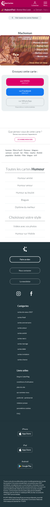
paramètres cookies (24, 408)
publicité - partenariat (25, 398)
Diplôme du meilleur (25, 207)
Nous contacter (25, 271)
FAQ (18, 414)
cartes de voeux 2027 (25, 312)
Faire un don (25, 259)
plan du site (21, 387)
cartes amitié (22, 333)
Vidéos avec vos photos (25, 226)
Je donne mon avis (25, 139)
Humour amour (25, 185)
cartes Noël (21, 317)
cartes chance (22, 360)
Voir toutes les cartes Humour (26, 18)
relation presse (22, 403)
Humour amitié (25, 178)
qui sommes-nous (23, 392)
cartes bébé (21, 349)
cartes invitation (23, 354)
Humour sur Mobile (25, 233)
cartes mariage (22, 344)
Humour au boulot (25, 192)
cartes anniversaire (24, 323)
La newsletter (25, 281)
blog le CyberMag (23, 377)
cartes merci (21, 338)
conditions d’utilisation (25, 382)
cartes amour (22, 328)
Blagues (25, 200)
